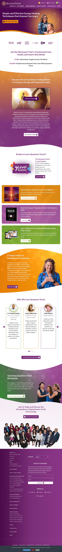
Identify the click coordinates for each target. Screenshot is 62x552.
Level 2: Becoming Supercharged (17, 481)
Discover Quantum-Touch (15, 478)
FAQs (11, 462)
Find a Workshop (30, 6)
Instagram (40, 496)
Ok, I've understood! (26, 549)
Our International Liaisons (16, 465)
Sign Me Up (39, 482)
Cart (59, 2)
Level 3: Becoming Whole (15, 483)
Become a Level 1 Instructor (16, 515)
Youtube (49, 492)
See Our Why (11, 287)
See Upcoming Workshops (15, 396)
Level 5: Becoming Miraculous (16, 489)
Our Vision (12, 458)
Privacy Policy (22, 545)
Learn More (39, 176)
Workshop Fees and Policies (16, 490)
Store (58, 6)
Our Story (12, 456)
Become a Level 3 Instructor (16, 519)
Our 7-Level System (15, 472)
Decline (33, 549)
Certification (51, 6)
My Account (52, 2)
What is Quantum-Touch (15, 454)
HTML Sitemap (38, 545)
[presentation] (4, 326)
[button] (29, 351)
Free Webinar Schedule (28, 198)
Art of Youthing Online (15, 498)
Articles (11, 460)
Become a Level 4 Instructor (16, 521)
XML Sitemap (46, 545)
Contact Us (43, 2)
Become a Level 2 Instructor (16, 517)
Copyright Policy (30, 545)
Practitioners (41, 6)
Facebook (32, 492)
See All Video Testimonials (30, 357)
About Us (12, 6)
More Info (37, 549)
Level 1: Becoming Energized (16, 480)
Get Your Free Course (11, 21)
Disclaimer (15, 545)
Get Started (20, 6)
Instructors (13, 508)
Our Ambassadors (14, 463)
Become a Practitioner (15, 513)
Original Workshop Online (16, 496)
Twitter (41, 492)
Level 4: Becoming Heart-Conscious (15, 486)
